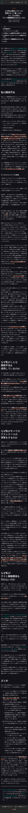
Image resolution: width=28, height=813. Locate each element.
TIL (22, 2)
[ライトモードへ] (26, 2)
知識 (15, 649)
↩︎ (7, 799)
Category (17, 2)
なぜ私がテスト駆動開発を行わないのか (13, 39)
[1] (17, 64)
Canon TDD (9, 52)
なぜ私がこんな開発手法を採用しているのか (14, 33)
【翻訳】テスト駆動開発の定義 (18, 48)
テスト (14, 8)
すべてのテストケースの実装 (10, 31)
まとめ (5, 41)
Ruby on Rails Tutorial (9, 789)
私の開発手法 (6, 29)
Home (12, 2)
